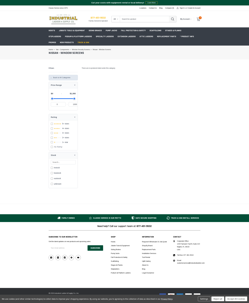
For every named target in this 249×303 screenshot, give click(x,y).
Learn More (151, 3)
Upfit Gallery (146, 261)
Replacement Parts (166, 36)
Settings (204, 298)
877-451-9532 (98, 17)
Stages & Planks (173, 30)
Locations (142, 8)
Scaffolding (155, 30)
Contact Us (153, 8)
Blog (143, 269)
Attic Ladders (146, 36)
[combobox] (144, 19)
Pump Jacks (111, 30)
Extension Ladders (127, 36)
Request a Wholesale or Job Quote (154, 242)
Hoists (52, 30)
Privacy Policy (166, 299)
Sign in (182, 8)
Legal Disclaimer (148, 273)
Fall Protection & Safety (133, 30)
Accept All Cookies (236, 298)
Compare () (169, 8)
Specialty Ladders (105, 36)
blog (160, 8)
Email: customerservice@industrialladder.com (191, 262)
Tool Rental (146, 257)
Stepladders (55, 36)
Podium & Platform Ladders (78, 36)
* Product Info (187, 36)
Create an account (193, 8)
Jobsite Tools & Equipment (72, 30)
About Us (145, 265)
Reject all (217, 298)
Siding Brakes (95, 30)
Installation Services (149, 253)
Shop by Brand (147, 246)
